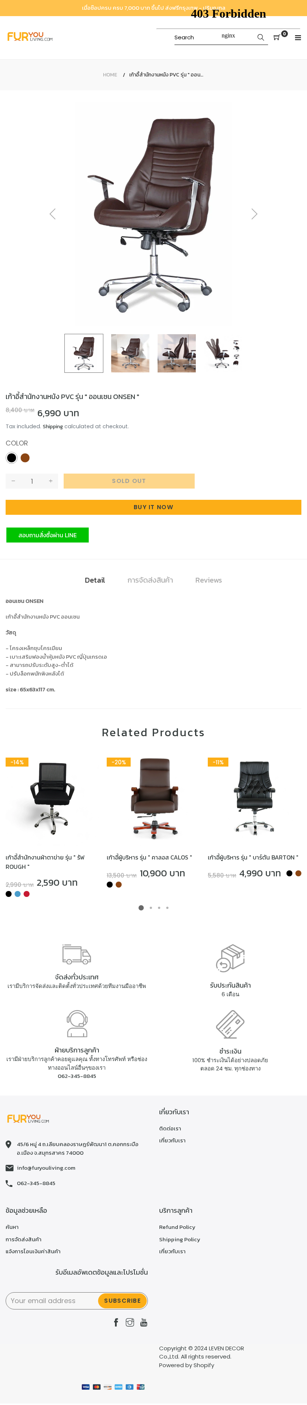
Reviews (208, 580)
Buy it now (153, 507)
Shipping (53, 426)
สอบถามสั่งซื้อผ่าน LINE (47, 535)
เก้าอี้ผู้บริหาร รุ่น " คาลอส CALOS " (149, 857)
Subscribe (122, 1300)
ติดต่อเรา (170, 1128)
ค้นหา (12, 1227)
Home (110, 75)
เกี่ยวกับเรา (172, 1140)
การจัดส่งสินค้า (150, 580)
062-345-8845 (77, 1076)
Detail (95, 580)
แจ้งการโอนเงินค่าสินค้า (33, 1251)
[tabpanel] (52, 825)
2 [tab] (151, 907)
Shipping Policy (179, 1239)
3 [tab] (159, 907)
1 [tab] (141, 907)
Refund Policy (177, 1227)
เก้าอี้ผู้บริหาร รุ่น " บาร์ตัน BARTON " (253, 857)
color (17, 443)
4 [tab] (167, 907)
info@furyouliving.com (46, 1167)
